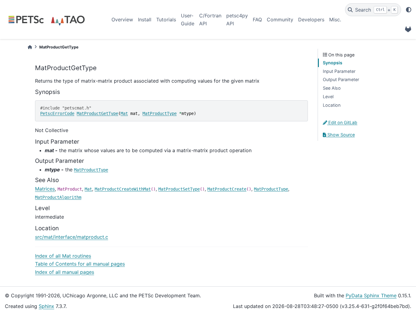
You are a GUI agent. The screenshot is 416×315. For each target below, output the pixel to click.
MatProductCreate (226, 189)
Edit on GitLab (342, 122)
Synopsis (332, 62)
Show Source (340, 134)
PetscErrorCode (57, 113)
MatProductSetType (179, 189)
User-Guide (187, 20)
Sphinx (46, 306)
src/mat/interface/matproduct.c (71, 237)
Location (331, 105)
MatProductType (160, 113)
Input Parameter (339, 71)
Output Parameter (341, 79)
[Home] (30, 47)
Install (144, 19)
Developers (311, 19)
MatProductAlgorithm (58, 197)
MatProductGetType (97, 113)
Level (328, 96)
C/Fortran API (210, 20)
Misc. (335, 19)
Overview (122, 19)
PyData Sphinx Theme (371, 295)
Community (280, 19)
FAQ (257, 19)
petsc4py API (237, 20)
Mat (124, 113)
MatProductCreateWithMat (123, 189)
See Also (332, 88)
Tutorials (166, 19)
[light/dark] (409, 10)
